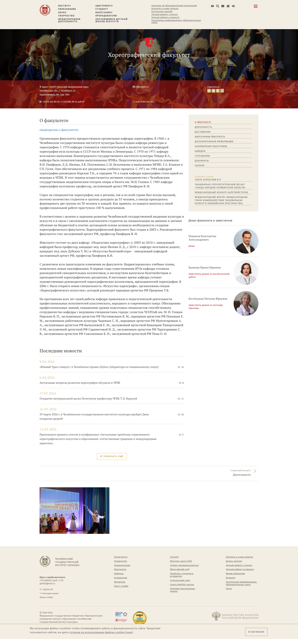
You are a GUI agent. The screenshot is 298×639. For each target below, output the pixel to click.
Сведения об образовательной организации (174, 6)
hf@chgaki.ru (142, 87)
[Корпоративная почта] (222, 6)
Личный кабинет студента (164, 14)
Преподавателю (106, 16)
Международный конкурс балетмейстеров (221, 192)
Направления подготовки (211, 146)
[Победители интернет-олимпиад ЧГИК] (140, 618)
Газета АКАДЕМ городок (182, 584)
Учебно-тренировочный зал (184, 565)
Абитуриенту (104, 6)
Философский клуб (179, 569)
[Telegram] (213, 91)
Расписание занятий (161, 12)
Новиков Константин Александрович (202, 237)
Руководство (120, 561)
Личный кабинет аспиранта (165, 17)
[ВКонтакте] (209, 91)
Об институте (120, 557)
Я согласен (256, 632)
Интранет (230, 578)
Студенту (101, 9)
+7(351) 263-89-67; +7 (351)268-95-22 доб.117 (63, 102)
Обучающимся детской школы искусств (111, 20)
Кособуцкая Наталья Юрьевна (208, 298)
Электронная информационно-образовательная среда (176, 21)
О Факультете (203, 122)
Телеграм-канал (50, 593)
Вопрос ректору (234, 561)
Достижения (202, 132)
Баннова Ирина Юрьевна (205, 267)
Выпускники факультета (210, 136)
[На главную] (45, 10)
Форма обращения (235, 573)
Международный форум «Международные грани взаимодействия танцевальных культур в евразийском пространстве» (221, 200)
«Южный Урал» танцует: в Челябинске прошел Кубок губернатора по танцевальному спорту (99, 367)
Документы (202, 160)
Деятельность (203, 127)
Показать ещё (114, 456)
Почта (229, 589)
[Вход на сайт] (233, 6)
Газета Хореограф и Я (208, 179)
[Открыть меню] (255, 8)
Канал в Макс (46, 597)
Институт (64, 6)
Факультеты (120, 569)
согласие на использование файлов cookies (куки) (101, 632)
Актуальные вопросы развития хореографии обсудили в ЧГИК (80, 382)
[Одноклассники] (218, 91)
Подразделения (122, 565)
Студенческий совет (180, 580)
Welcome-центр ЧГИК (181, 561)
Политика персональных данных (182, 590)
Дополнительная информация (214, 141)
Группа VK (48, 589)
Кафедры (200, 151)
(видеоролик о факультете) (59, 130)
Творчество (66, 16)
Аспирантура (120, 578)
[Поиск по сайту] (217, 6)
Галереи (199, 165)
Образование (67, 9)
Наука (62, 12)
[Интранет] (228, 6)
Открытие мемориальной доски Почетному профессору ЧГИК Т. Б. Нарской (88, 398)
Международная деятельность (69, 20)
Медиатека (119, 582)
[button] (212, 6)
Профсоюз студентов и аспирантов (181, 575)
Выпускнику (104, 12)
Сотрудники (202, 156)
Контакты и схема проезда (164, 9)
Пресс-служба (121, 586)
